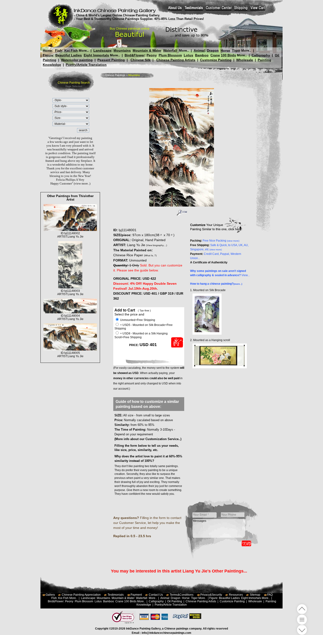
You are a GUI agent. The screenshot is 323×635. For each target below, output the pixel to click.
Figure (48, 55)
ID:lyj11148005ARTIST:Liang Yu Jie (70, 354)
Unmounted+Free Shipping (137, 320)
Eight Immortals (96, 55)
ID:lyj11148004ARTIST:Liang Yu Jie (70, 317)
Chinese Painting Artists (175, 60)
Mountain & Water (147, 50)
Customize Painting (215, 60)
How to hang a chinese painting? (216, 283)
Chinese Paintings (115, 75)
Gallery (50, 594)
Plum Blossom (170, 55)
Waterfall (170, 50)
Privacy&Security (211, 594)
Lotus (188, 55)
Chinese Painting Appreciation (81, 594)
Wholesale (244, 60)
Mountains (122, 50)
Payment (136, 594)
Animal (199, 50)
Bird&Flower (134, 55)
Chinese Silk (141, 60)
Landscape (102, 50)
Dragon (213, 50)
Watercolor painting (77, 60)
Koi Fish (71, 50)
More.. (84, 50)
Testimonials (116, 594)
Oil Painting (174, 601)
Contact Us (156, 594)
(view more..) (82, 183)
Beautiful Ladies (68, 55)
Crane (215, 55)
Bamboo (202, 55)
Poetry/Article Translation (86, 65)
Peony (152, 55)
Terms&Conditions (181, 594)
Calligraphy (261, 55)
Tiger (236, 50)
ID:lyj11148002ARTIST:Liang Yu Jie (70, 235)
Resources (236, 594)
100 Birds (228, 55)
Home (47, 50)
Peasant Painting (111, 60)
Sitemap (255, 594)
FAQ (270, 594)
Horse (225, 50)
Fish (58, 50)
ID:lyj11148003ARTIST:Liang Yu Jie (70, 292)
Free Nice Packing (221, 240)
